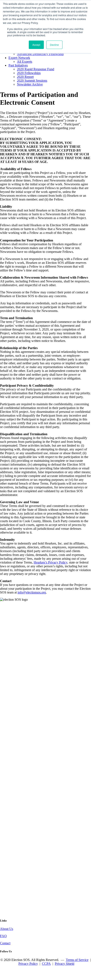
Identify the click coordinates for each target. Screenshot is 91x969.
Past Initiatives (18, 65)
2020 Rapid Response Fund (35, 69)
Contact (5, 943)
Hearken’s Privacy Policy (50, 562)
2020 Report (25, 77)
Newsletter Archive (30, 84)
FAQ (3, 936)
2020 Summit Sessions (32, 80)
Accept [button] (36, 44)
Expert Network (19, 58)
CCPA (46, 963)
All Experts (24, 61)
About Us (6, 929)
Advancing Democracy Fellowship (40, 54)
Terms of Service (77, 960)
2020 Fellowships (29, 73)
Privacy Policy (28, 963)
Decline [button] (54, 44)
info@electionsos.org (32, 592)
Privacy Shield (64, 963)
